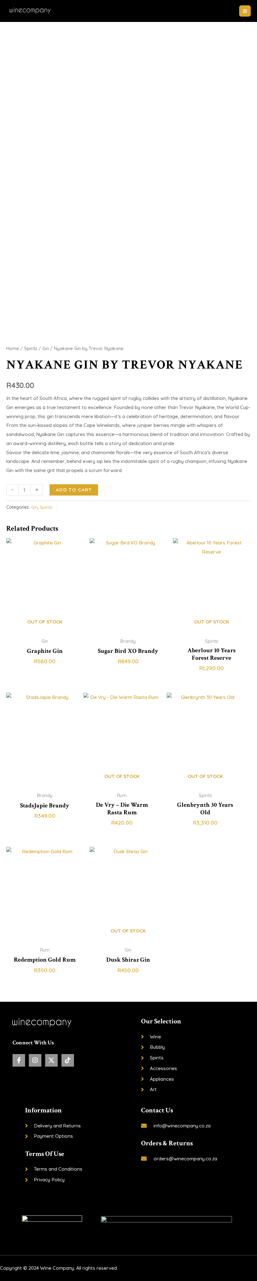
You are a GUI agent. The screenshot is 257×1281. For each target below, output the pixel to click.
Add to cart (74, 489)
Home (12, 348)
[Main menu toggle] (245, 11)
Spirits (30, 348)
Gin (45, 348)
